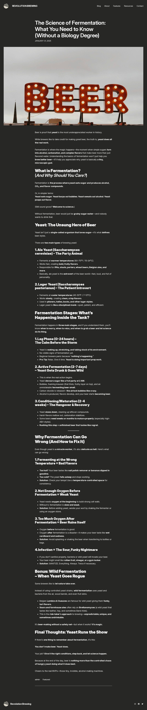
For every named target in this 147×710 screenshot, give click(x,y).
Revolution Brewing (24, 6)
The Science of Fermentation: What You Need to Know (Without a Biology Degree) (70, 29)
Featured (46, 679)
